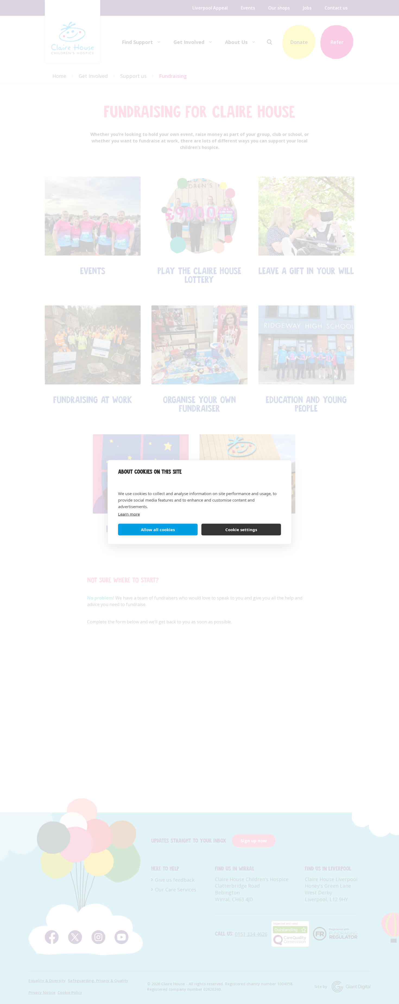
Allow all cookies (158, 529)
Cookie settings (241, 529)
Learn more (129, 514)
